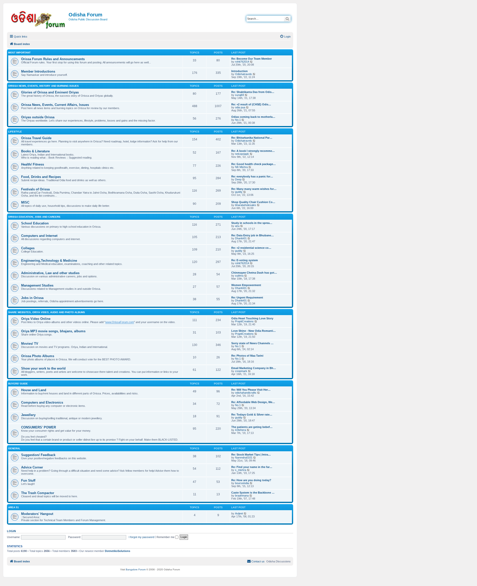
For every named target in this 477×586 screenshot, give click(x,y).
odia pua (240, 107)
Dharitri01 (241, 238)
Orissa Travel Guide (36, 138)
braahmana (242, 495)
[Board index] (38, 19)
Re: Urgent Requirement (247, 297)
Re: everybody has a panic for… (252, 176)
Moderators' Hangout (37, 514)
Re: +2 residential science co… (251, 247)
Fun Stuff (28, 480)
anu (237, 225)
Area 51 (13, 507)
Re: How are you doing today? (251, 480)
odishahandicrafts (245, 392)
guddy (238, 191)
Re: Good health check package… (253, 164)
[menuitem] (285, 37)
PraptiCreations (244, 321)
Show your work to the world (43, 368)
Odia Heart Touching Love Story (252, 318)
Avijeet (239, 513)
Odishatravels (243, 74)
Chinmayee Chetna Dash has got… (254, 272)
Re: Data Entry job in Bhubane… (252, 235)
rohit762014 (242, 61)
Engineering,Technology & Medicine (49, 260)
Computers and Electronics (42, 402)
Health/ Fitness (32, 164)
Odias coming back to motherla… (253, 116)
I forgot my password (141, 537)
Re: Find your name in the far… (251, 466)
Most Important (19, 52)
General (14, 448)
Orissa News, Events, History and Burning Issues (43, 85)
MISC (25, 202)
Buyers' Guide (18, 383)
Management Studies (37, 285)
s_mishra (240, 469)
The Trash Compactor (37, 493)
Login (11, 531)
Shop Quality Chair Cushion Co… (253, 202)
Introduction (239, 71)
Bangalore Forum (136, 569)
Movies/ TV (29, 343)
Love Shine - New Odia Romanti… (253, 330)
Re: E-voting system (244, 260)
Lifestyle (15, 131)
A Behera (240, 429)
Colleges (28, 248)
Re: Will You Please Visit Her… (251, 389)
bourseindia (242, 483)
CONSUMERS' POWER (38, 427)
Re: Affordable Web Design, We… (253, 402)
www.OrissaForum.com (119, 322)
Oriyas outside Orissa (37, 117)
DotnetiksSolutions (117, 550)
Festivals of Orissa (35, 189)
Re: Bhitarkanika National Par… (251, 137)
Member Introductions (38, 71)
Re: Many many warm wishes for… (254, 188)
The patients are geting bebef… (252, 426)
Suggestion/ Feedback (38, 455)
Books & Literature (35, 151)
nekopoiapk (242, 153)
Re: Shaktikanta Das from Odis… (252, 91)
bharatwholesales (245, 205)
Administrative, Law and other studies (50, 273)
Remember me (166, 537)
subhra (239, 275)
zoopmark (241, 371)
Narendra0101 (243, 457)
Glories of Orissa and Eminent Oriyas (50, 92)
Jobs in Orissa (32, 298)
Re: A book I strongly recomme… (253, 150)
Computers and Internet (39, 236)
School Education (35, 223)
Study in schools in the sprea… (251, 222)
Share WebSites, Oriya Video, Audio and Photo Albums (46, 312)
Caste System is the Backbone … (253, 492)
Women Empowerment (246, 285)
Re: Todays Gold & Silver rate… (251, 414)
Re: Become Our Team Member (251, 58)
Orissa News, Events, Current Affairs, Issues (55, 105)
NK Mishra (241, 167)
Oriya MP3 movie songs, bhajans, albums (53, 331)
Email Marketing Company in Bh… (253, 368)
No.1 (238, 119)
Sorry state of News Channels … (252, 343)
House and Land (33, 390)
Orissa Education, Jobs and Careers (34, 216)
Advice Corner (32, 467)
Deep (238, 179)
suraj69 (239, 94)
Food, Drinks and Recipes (41, 177)
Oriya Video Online (35, 319)
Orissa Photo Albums (37, 356)
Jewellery (28, 415)
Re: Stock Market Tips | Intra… (251, 454)
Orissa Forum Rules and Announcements (53, 59)
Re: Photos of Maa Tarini (247, 355)
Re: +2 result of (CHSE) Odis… (251, 104)
